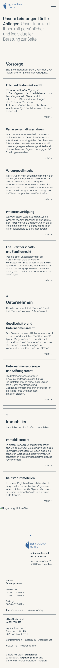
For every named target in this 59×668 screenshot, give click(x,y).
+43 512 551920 (39, 556)
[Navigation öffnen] (53, 5)
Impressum (30, 639)
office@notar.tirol (40, 553)
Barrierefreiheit (14, 639)
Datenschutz (45, 639)
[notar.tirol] (12, 5)
